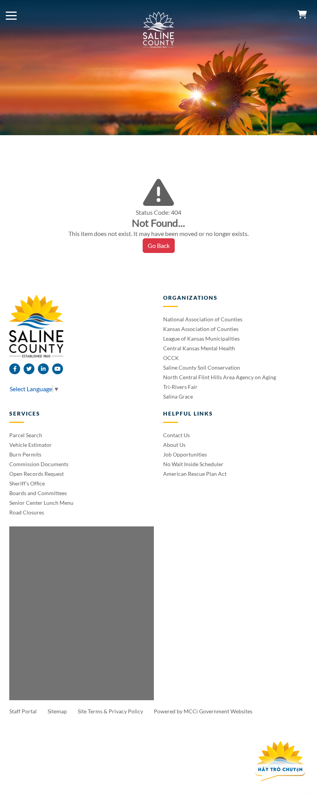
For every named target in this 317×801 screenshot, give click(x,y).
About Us (174, 444)
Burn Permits (25, 454)
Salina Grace (178, 396)
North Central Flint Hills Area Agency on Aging (219, 377)
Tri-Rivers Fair (180, 387)
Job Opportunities (185, 454)
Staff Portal (23, 711)
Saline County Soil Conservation (201, 367)
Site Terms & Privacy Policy (111, 711)
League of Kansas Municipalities (201, 338)
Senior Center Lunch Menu (41, 502)
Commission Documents (38, 464)
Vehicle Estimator (30, 444)
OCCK (171, 358)
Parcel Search (25, 435)
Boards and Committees (38, 493)
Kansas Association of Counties (201, 329)
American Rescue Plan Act (195, 473)
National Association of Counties (202, 319)
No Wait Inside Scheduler (193, 464)
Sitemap (58, 711)
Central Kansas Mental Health (199, 348)
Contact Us (176, 435)
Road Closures (26, 512)
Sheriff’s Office (27, 483)
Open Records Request (36, 473)
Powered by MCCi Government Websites (203, 711)
